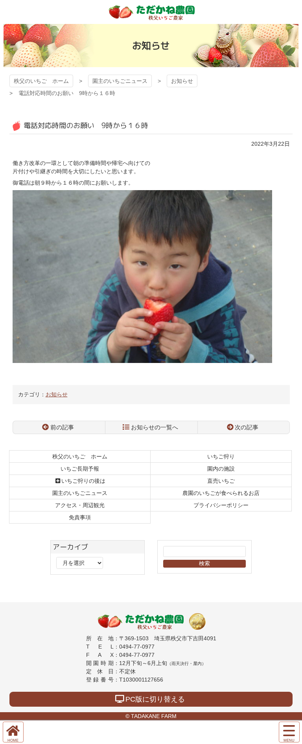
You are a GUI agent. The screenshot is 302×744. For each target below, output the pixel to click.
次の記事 (246, 427)
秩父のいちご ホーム (41, 81)
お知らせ (182, 81)
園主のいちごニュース (119, 81)
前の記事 (62, 427)
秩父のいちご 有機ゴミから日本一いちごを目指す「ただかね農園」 (151, 12)
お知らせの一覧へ (154, 427)
